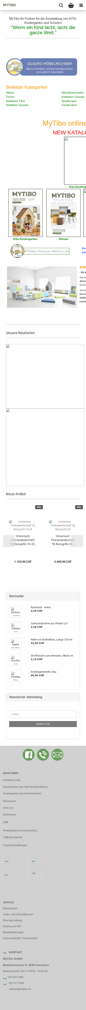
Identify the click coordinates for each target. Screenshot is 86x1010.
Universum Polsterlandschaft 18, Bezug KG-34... (63, 540)
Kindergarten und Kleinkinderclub (22, 793)
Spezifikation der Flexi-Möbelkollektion (25, 786)
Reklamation (10, 908)
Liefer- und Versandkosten (18, 914)
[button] (9, 541)
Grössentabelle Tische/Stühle (20, 938)
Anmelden (43, 724)
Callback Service (12, 837)
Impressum (9, 801)
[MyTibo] (8, 5)
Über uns (8, 807)
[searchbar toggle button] (61, 5)
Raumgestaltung (12, 920)
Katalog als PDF (12, 926)
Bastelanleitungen (13, 932)
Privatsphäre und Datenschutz (20, 830)
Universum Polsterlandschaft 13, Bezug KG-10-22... (23, 540)
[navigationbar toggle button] (81, 5)
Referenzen (9, 814)
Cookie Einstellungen (15, 845)
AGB (5, 822)
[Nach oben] (75, 1004)
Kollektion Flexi (11, 780)
